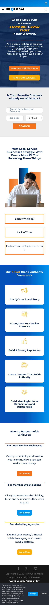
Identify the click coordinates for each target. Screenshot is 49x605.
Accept (33, 594)
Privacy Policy (18, 600)
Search (24, 126)
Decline (44, 594)
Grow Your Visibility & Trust (24, 68)
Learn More (24, 473)
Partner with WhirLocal (24, 78)
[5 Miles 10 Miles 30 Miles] (34, 118)
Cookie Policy (7, 600)
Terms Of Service (12, 602)
